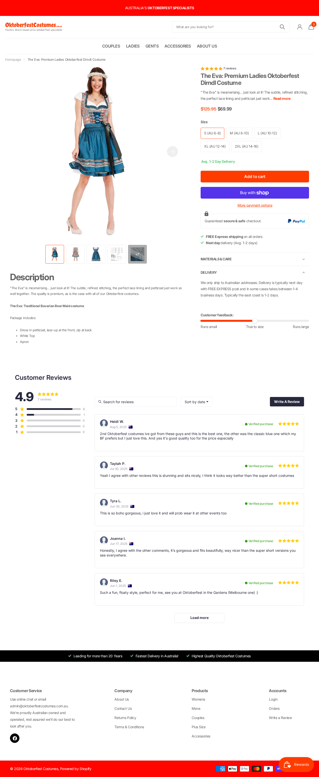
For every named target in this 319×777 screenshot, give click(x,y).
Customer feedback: (217, 315)
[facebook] (14, 738)
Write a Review (280, 718)
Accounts (277, 690)
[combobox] (196, 402)
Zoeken (282, 27)
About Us (207, 46)
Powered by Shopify (75, 769)
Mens (196, 708)
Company (123, 690)
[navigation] (54, 254)
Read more (282, 99)
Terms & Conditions (129, 727)
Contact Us (123, 708)
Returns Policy (125, 718)
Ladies (133, 46)
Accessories (177, 46)
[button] (172, 151)
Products (200, 690)
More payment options (255, 205)
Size (204, 122)
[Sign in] (300, 27)
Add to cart (254, 176)
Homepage (13, 59)
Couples (111, 46)
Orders (274, 708)
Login (273, 699)
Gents (152, 46)
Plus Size (198, 727)
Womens (198, 699)
